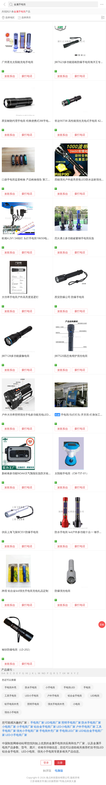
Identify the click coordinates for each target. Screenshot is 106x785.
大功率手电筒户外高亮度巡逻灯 (20, 297)
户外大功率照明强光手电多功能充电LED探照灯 (29, 414)
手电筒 (87, 687)
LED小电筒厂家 (66, 726)
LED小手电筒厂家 (16, 735)
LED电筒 (95, 695)
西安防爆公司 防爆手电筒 (69, 297)
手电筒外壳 (10, 687)
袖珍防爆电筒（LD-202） (16, 649)
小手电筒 (50, 687)
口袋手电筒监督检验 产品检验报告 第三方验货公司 (31, 179)
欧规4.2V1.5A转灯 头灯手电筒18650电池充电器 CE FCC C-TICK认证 (41, 238)
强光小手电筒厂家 (28, 731)
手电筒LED (69, 687)
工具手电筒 (10, 695)
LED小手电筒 (32, 695)
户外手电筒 (53, 695)
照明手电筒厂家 (71, 722)
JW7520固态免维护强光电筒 (71, 356)
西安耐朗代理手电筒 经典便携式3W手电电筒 (28, 120)
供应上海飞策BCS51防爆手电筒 (20, 532)
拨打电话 (27, 76)
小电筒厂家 (9, 726)
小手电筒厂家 (25, 726)
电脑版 (59, 770)
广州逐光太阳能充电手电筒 (17, 62)
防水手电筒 (31, 687)
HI (27, 673)
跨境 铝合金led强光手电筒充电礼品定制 (25, 590)
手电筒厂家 (37, 722)
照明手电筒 (33, 704)
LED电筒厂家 (53, 722)
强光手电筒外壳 (56, 704)
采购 (102, 624)
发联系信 (9, 76)
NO (43, 673)
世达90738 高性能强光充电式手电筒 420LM (80, 120)
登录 (46, 762)
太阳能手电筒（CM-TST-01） (72, 473)
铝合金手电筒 (75, 695)
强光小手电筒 (12, 712)
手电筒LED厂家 (68, 731)
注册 (60, 762)
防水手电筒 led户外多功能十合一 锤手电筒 (79, 532)
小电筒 (76, 704)
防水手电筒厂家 (91, 722)
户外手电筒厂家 (85, 726)
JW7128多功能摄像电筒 (15, 356)
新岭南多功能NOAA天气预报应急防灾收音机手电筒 (32, 473)
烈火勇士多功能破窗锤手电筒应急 (74, 238)
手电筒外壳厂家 (49, 731)
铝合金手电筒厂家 (45, 726)
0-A (3, 673)
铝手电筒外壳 (12, 704)
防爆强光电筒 (62, 590)
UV (63, 673)
